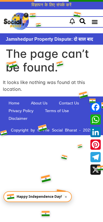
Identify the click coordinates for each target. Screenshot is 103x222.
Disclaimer (18, 118)
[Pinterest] (95, 144)
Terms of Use (57, 110)
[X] (95, 169)
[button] (94, 22)
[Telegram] (95, 157)
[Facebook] (95, 107)
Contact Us (69, 103)
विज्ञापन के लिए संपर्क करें (51, 4)
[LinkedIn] (95, 132)
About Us (39, 103)
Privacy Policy (21, 110)
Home (14, 103)
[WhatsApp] (95, 119)
